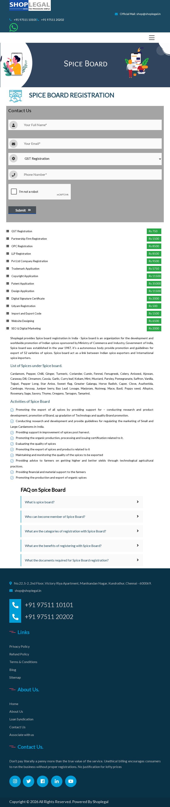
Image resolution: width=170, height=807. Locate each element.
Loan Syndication (21, 719)
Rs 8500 (154, 246)
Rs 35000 (155, 283)
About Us (16, 711)
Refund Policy (19, 654)
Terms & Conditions (23, 662)
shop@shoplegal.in (28, 590)
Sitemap (15, 677)
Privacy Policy (19, 646)
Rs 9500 (154, 261)
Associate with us (21, 735)
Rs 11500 (155, 276)
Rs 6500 (154, 321)
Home (13, 704)
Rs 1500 (154, 238)
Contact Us (17, 727)
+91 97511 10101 (25, 19)
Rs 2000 (154, 298)
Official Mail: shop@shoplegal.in (140, 14)
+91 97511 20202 (52, 19)
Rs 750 (153, 231)
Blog (12, 670)
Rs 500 (153, 306)
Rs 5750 (154, 268)
